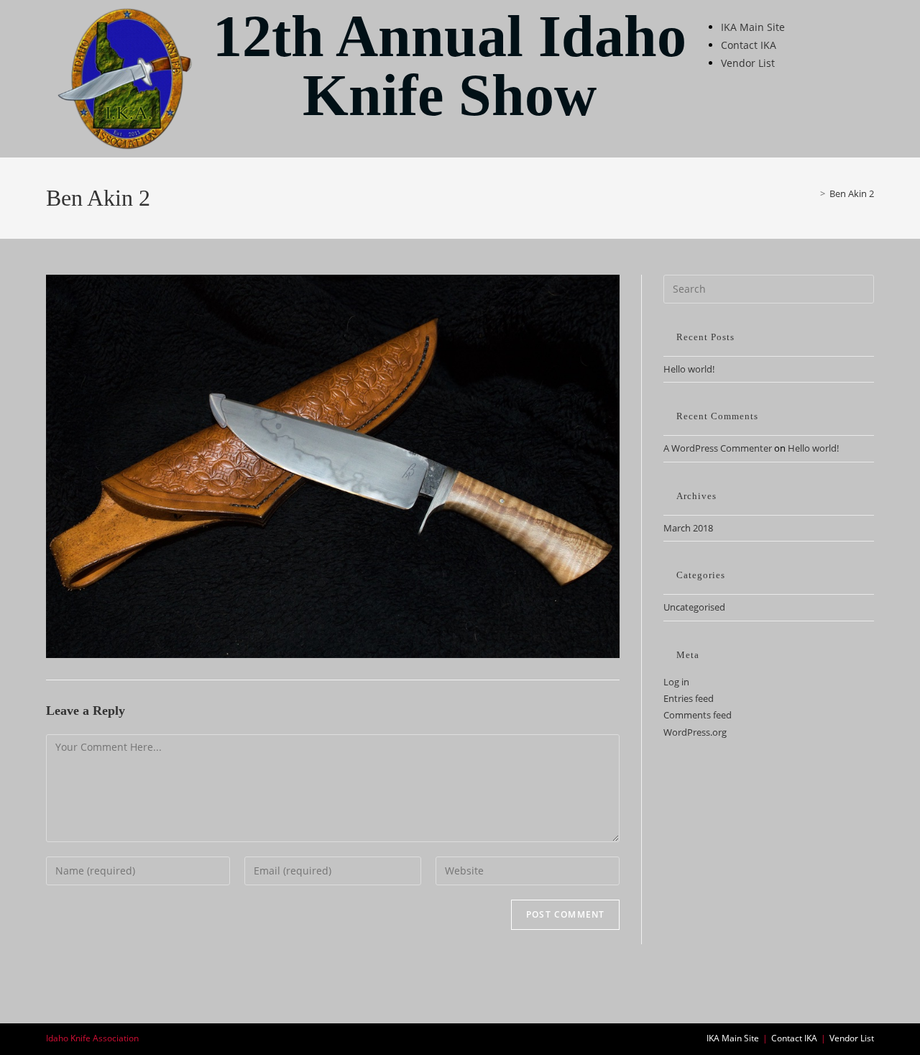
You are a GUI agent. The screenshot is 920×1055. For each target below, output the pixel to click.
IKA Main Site (753, 27)
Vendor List (748, 63)
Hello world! (688, 368)
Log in (676, 681)
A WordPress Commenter (717, 448)
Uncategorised (694, 606)
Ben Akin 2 (851, 193)
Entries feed (688, 698)
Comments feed (697, 714)
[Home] (812, 193)
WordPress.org (695, 732)
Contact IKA (748, 45)
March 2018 (688, 527)
